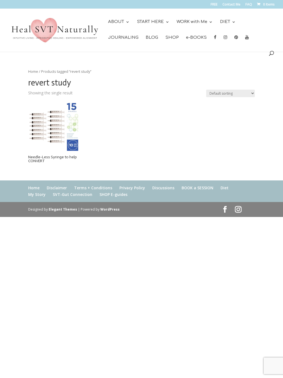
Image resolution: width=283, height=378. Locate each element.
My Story (37, 194)
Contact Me (231, 5)
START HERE (150, 22)
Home (33, 71)
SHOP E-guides (113, 194)
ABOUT (116, 22)
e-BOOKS (196, 38)
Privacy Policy (132, 187)
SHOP (172, 38)
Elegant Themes (63, 209)
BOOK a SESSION (197, 187)
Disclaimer (57, 187)
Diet (225, 187)
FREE (214, 5)
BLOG (152, 38)
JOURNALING (123, 38)
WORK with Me (192, 22)
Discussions (163, 187)
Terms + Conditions (93, 187)
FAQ (248, 5)
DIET (225, 22)
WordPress (110, 209)
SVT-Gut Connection (72, 194)
